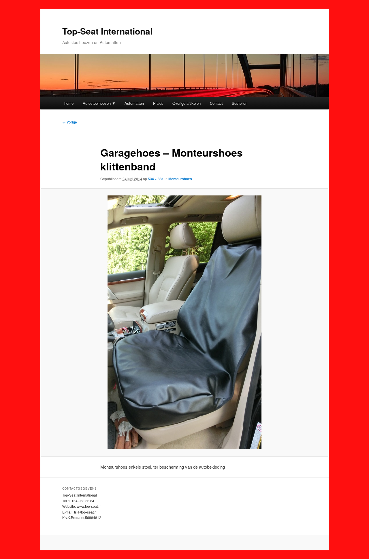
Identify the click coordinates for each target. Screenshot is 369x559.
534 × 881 (156, 178)
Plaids (158, 103)
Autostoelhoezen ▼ (99, 103)
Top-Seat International (107, 31)
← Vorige (69, 122)
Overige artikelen (186, 103)
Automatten (134, 103)
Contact (216, 103)
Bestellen (239, 103)
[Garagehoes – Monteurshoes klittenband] (184, 322)
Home (69, 103)
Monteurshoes (180, 178)
